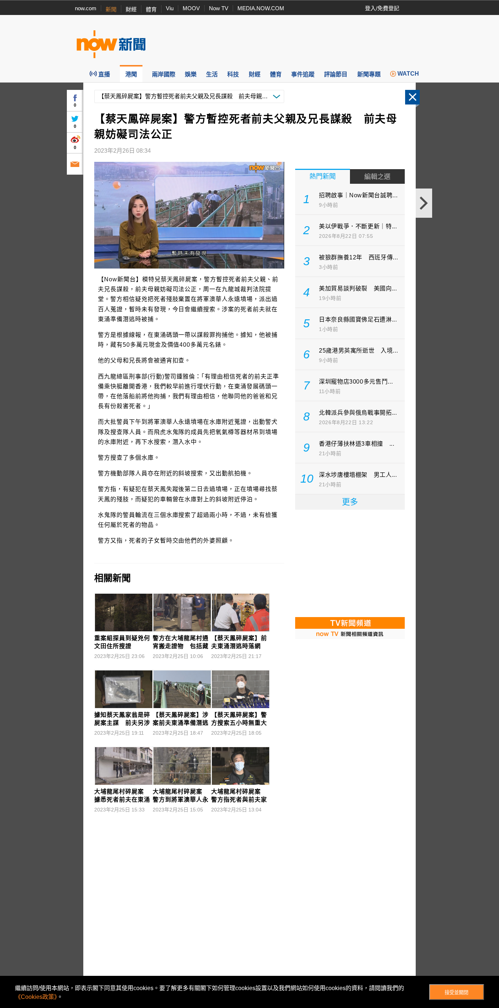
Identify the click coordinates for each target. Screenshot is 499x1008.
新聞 (111, 9)
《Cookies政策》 (36, 997)
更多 (350, 501)
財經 (131, 9)
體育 (151, 9)
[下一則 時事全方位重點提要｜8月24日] (424, 203)
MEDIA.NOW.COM (260, 8)
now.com (85, 8)
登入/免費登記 (382, 8)
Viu (170, 8)
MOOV (191, 8)
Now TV (218, 8)
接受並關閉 (456, 992)
